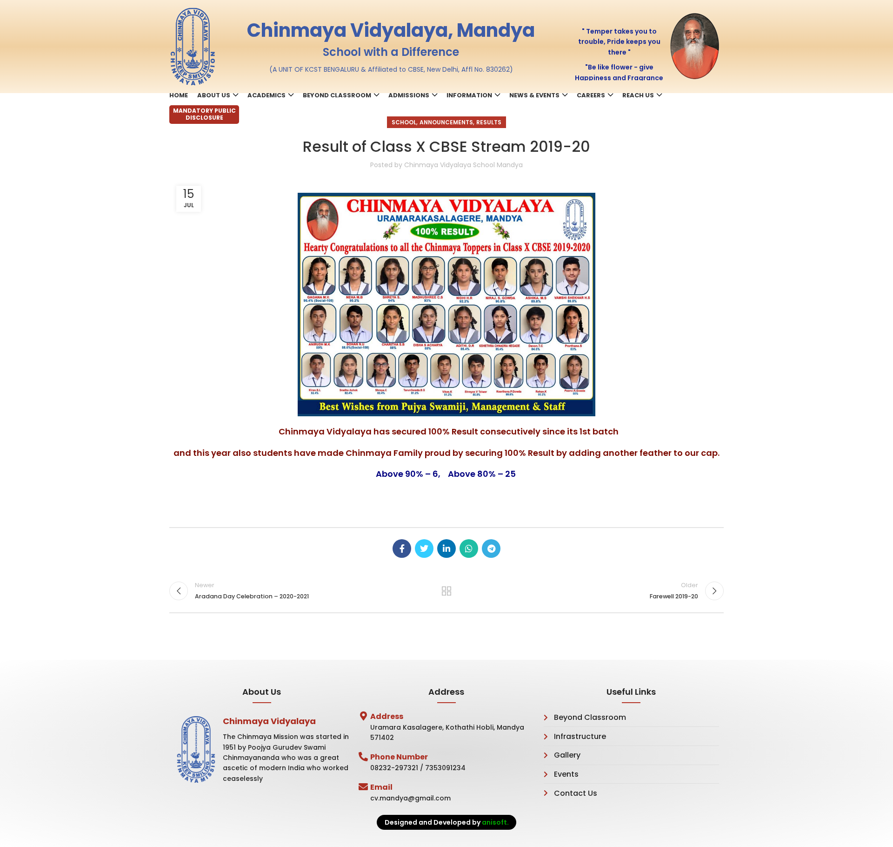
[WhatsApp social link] (469, 548)
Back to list (447, 591)
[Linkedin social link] (446, 548)
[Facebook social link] (402, 548)
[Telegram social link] (491, 548)
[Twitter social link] (424, 548)
